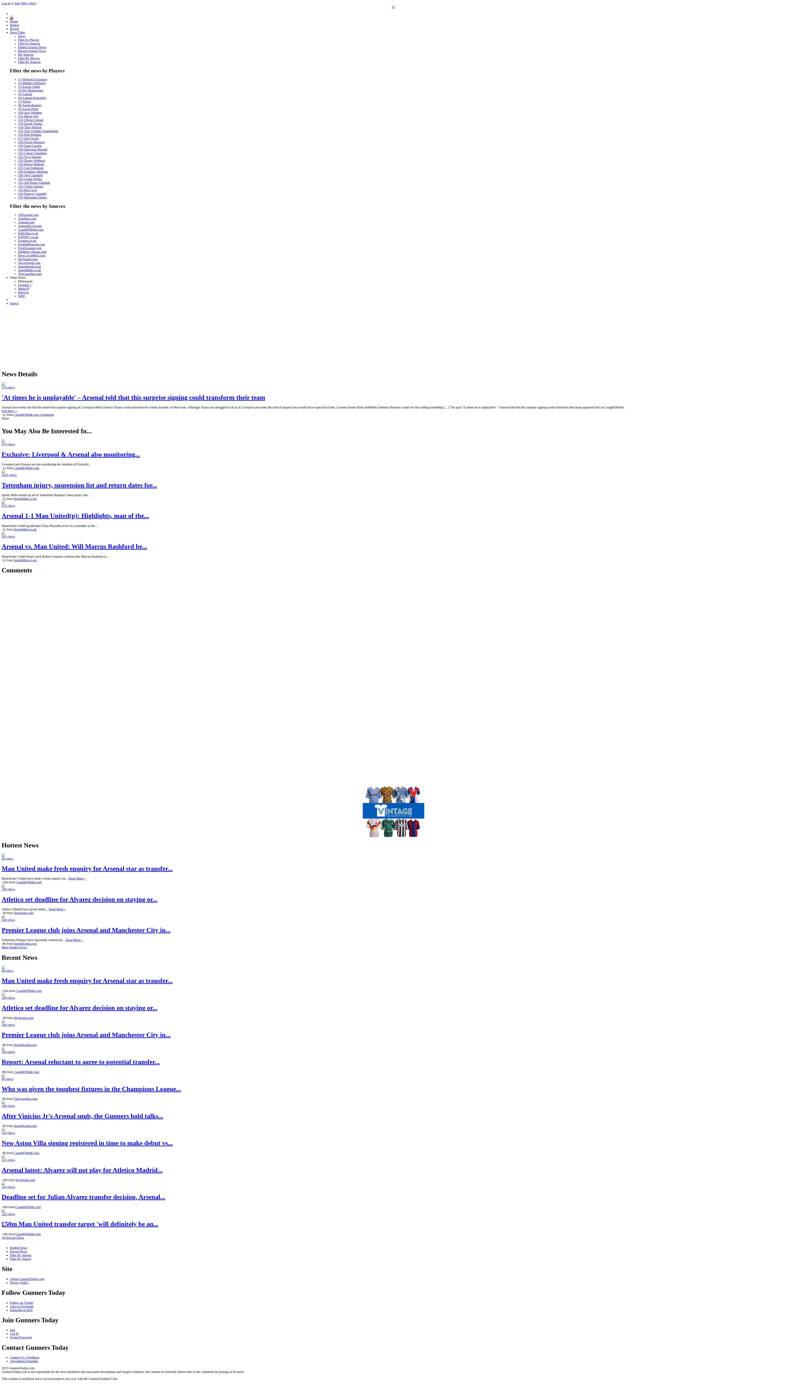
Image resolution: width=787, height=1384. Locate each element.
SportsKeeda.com (29, 266)
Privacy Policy (19, 1282)
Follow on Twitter (21, 1302)
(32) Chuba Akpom (30, 186)
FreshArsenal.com (30, 248)
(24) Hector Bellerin (31, 164)
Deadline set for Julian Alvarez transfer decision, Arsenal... (83, 1197)
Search (14, 303)
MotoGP (23, 288)
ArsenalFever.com (30, 226)
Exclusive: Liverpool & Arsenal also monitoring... (71, 454)
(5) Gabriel (25, 94)
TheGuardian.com (30, 274)
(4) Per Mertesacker (30, 90)
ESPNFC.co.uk (28, 237)
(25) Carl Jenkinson (30, 168)
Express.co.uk (27, 240)
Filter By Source (20, 1259)
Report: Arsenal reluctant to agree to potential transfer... (81, 1062)
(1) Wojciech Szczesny (33, 79)
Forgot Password (21, 1337)
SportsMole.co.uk (29, 270)
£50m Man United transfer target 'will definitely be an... (80, 1224)
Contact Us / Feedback (24, 1357)
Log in (6, 3)
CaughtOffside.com (30, 229)
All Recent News (13, 1238)
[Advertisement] (393, 337)
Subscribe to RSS (21, 1310)
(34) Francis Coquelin (32, 194)
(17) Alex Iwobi (28, 138)
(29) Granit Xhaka (30, 179)
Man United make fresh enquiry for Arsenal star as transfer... (87, 868)
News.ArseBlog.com (31, 255)
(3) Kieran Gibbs (29, 87)
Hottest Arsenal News (32, 47)
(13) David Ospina (30, 123)
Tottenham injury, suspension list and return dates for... (79, 485)
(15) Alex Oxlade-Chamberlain (38, 131)
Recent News (18, 1251)
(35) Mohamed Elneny (32, 197)
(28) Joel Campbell (30, 175)
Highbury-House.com (32, 252)
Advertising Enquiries (24, 1361)
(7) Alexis (24, 101)
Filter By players (20, 1255)
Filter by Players (28, 40)
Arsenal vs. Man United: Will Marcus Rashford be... (74, 546)
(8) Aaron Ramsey (30, 105)
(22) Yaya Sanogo (29, 157)
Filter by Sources (29, 43)
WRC (22, 296)
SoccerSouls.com (29, 263)
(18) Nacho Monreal (31, 142)
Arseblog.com (27, 218)
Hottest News (18, 1248)
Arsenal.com (26, 222)
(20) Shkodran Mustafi (32, 149)
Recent (14, 29)
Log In (14, 1333)
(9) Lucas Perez (28, 109)
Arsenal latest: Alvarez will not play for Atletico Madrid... (82, 1170)
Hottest (14, 25)
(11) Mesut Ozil (28, 116)
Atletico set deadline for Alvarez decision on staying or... (79, 899)
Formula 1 (24, 285)
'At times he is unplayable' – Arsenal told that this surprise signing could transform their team (133, 397)
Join (17, 3)
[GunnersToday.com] (393, 7)
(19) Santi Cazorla (30, 146)
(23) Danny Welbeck (31, 160)
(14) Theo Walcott (30, 127)
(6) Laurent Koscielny (32, 98)
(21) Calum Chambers (32, 153)
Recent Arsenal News (32, 51)
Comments (47, 414)
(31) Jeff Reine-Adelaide (34, 182)
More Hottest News (14, 947)
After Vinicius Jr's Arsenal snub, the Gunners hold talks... (82, 1116)
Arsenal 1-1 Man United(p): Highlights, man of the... (75, 515)
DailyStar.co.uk (28, 233)
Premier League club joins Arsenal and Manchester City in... (86, 930)
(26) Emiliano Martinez (33, 171)
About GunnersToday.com (27, 1279)
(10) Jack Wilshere (30, 112)
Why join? (28, 3)
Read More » (77, 878)
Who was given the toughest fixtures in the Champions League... (91, 1089)
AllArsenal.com (28, 215)
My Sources (26, 54)
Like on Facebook (21, 1306)
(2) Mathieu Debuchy (32, 83)
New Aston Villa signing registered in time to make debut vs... (87, 1143)
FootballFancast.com (31, 244)
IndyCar (23, 292)
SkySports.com (28, 259)
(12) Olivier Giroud (30, 120)
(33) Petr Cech (27, 190)
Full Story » (9, 411)
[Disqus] (393, 630)
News (22, 36)
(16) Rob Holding (29, 134)
